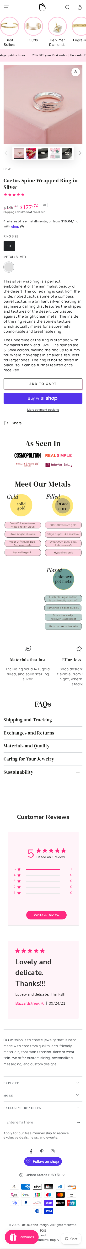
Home (7, 169)
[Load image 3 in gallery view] (43, 153)
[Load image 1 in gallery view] (19, 153)
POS (43, 1231)
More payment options (43, 410)
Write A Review (46, 915)
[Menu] (6, 7)
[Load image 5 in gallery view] (67, 153)
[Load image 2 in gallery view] (31, 153)
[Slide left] (5, 153)
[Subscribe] (79, 1122)
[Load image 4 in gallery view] (55, 153)
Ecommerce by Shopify (43, 1240)
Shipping (9, 212)
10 (11, 247)
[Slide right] (80, 153)
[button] (67, 7)
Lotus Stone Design (35, 1225)
